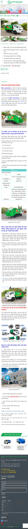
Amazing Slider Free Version (7, 19)
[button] (2, 2)
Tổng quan (4, 81)
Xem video (17, 66)
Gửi (3, 493)
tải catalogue (7, 66)
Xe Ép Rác (5, 69)
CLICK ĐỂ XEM (11, 476)
